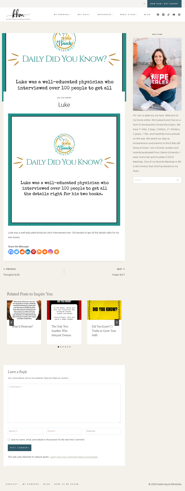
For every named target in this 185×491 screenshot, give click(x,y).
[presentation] (24, 310)
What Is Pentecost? (22, 326)
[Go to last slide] (11, 322)
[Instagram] (163, 14)
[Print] (44, 251)
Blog (147, 14)
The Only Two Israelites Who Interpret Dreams (61, 331)
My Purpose (31, 484)
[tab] (58, 347)
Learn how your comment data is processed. (74, 456)
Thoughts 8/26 (11, 272)
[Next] (116, 322)
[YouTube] (174, 14)
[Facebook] (158, 14)
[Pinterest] (179, 14)
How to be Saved (67, 484)
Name (13, 431)
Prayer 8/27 (118, 272)
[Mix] (39, 251)
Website (90, 431)
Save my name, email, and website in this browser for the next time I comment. (48, 439)
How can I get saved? (164, 3)
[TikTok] (168, 14)
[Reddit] (22, 251)
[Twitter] (16, 251)
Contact (12, 484)
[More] (56, 251)
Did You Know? (64, 98)
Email (52, 431)
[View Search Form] (144, 3)
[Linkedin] (27, 251)
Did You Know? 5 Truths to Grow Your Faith (104, 331)
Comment (15, 386)
